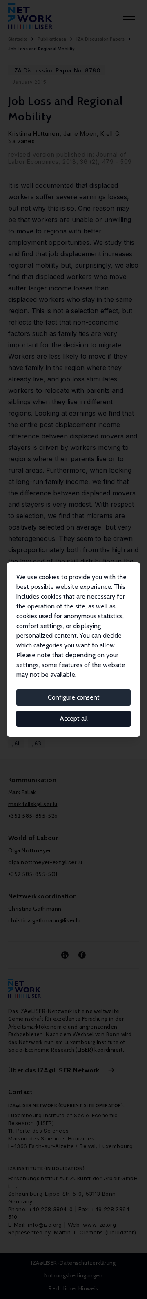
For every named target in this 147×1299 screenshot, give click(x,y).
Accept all (74, 718)
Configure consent (74, 697)
